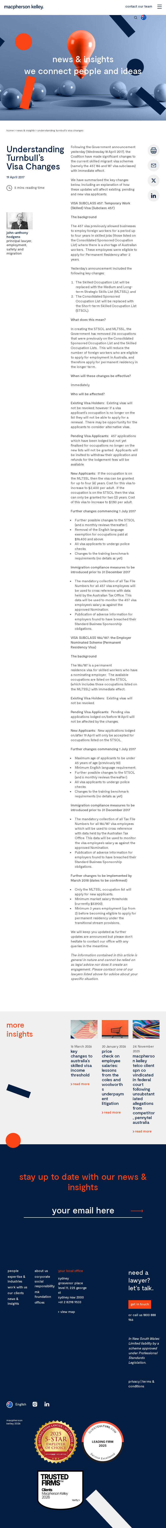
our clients (16, 1293)
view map (67, 1311)
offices (40, 1302)
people (13, 1271)
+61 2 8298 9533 (69, 1302)
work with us (17, 1287)
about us (41, 1271)
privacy (134, 1381)
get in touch (140, 1304)
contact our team (138, 6)
